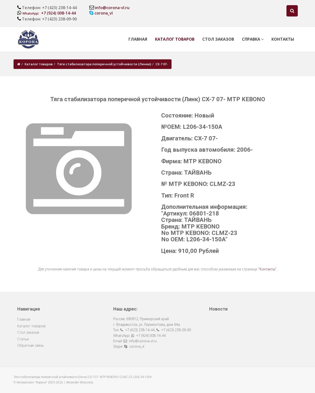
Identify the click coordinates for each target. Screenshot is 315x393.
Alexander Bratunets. (80, 382)
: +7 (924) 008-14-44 (49, 13)
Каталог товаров (174, 39)
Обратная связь (30, 345)
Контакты (282, 39)
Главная (137, 39)
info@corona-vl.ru (112, 7)
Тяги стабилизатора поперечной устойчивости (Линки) (104, 64)
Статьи (23, 339)
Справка (251, 39)
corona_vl (103, 13)
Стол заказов (218, 39)
